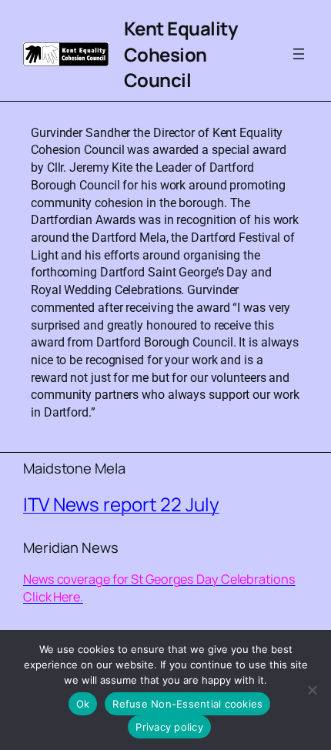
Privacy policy (169, 727)
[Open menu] (298, 54)
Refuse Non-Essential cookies (187, 704)
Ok (83, 704)
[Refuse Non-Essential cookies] (311, 690)
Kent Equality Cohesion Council (181, 53)
